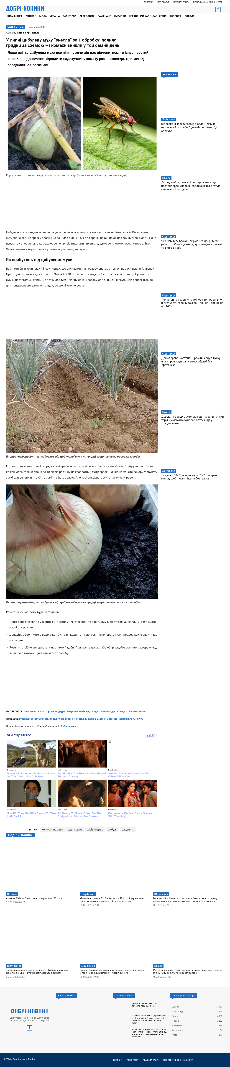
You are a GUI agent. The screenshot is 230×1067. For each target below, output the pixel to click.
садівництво (95, 829)
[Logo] (29, 1011)
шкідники (128, 829)
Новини (12, 894)
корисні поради (52, 829)
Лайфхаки (168, 119)
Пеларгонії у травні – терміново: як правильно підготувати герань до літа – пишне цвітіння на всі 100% (192, 303)
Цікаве (166, 178)
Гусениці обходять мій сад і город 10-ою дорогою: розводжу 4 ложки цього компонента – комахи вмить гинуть (81, 718)
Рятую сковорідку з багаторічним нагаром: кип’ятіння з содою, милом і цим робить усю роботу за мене (187, 971)
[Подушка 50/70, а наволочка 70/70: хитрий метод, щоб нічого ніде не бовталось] (192, 449)
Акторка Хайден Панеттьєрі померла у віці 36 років (34, 898)
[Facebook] (218, 9)
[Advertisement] (82, 204)
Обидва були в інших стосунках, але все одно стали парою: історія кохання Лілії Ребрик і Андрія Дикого (112, 971)
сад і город (74, 829)
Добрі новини (68, 726)
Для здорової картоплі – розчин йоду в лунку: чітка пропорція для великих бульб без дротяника (191, 361)
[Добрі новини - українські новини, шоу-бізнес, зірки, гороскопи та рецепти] (25, 8)
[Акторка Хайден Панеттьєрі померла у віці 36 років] (41, 866)
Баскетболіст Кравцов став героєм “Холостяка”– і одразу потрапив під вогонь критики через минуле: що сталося (185, 900)
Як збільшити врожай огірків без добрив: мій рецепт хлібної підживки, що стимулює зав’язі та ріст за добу (191, 244)
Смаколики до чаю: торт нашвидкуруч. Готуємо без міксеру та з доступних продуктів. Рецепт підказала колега (85, 711)
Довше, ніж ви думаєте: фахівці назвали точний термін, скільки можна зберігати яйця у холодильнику (192, 420)
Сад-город (15, 27)
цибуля (112, 829)
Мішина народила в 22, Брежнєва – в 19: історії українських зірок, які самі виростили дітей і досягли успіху (112, 900)
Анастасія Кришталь (26, 32)
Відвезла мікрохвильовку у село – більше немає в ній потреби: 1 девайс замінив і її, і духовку (189, 127)
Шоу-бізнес (88, 894)
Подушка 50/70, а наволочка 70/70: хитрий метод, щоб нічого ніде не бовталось (189, 477)
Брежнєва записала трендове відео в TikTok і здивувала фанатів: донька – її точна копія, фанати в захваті (37, 971)
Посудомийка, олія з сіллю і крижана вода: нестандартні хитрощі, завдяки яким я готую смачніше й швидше (190, 186)
